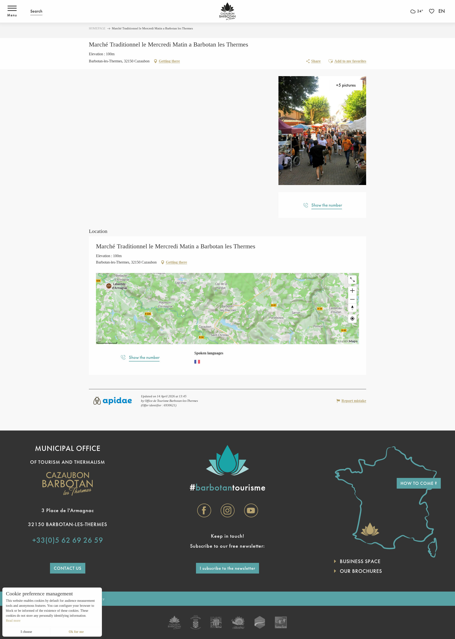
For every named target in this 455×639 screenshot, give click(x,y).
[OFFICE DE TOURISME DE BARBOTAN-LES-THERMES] (227, 11)
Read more (13, 620)
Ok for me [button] (76, 632)
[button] (36, 11)
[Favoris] (432, 11)
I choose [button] (26, 632)
